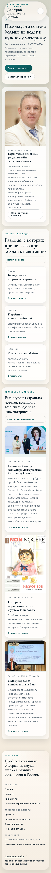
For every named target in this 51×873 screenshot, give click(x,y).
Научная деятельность (17, 819)
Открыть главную (17, 298)
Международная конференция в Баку (22, 682)
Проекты (9, 814)
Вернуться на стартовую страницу (22, 277)
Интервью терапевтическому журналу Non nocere (21, 606)
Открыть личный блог (23, 353)
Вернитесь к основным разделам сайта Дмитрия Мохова (23, 157)
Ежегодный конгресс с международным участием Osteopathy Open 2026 (25, 469)
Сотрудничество (14, 823)
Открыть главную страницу (20, 214)
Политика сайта (15, 259)
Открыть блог (15, 376)
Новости (9, 794)
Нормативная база (15, 828)
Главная (9, 789)
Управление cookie (14, 856)
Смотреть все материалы (20, 419)
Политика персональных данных (22, 803)
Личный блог (11, 798)
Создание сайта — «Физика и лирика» (25, 844)
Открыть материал (18, 527)
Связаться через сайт (19, 76)
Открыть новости (17, 337)
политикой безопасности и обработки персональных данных (24, 862)
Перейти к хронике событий (20, 316)
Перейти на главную (18, 68)
